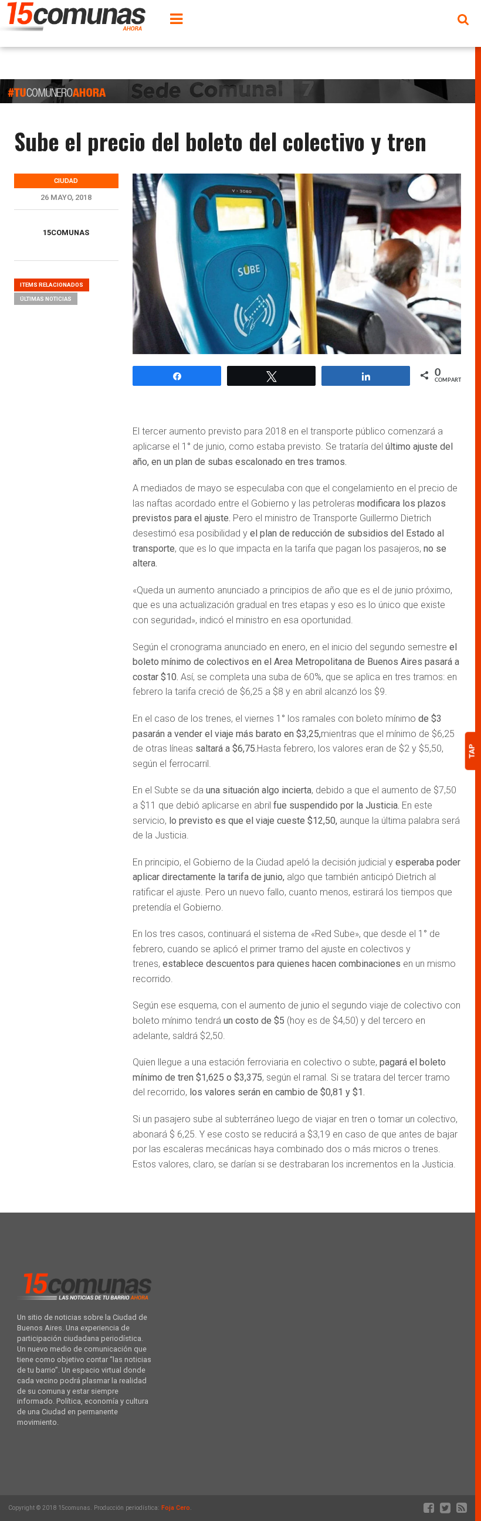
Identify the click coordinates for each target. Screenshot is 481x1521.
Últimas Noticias (46, 299)
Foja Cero (175, 1508)
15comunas (66, 232)
